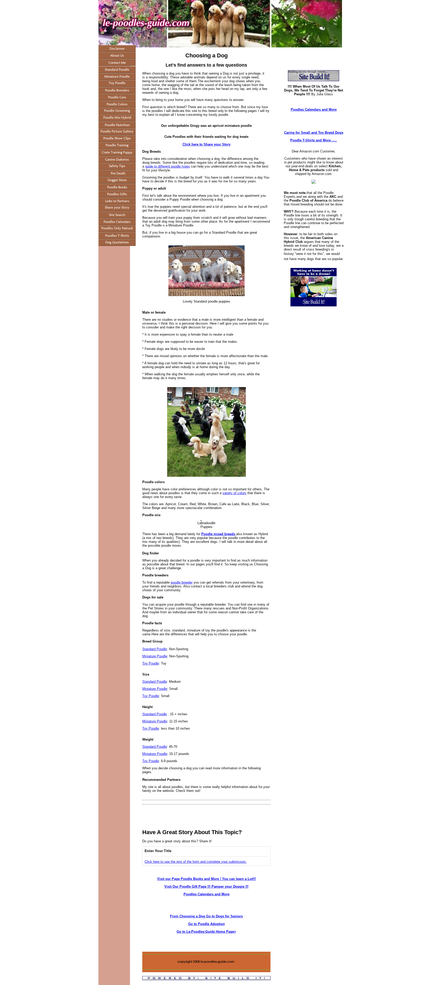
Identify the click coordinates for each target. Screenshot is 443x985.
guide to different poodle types (167, 166)
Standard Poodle (154, 649)
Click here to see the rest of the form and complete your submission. (196, 862)
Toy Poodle (150, 663)
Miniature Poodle (154, 656)
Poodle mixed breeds (218, 534)
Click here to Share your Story (206, 144)
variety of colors (234, 493)
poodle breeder (182, 582)
